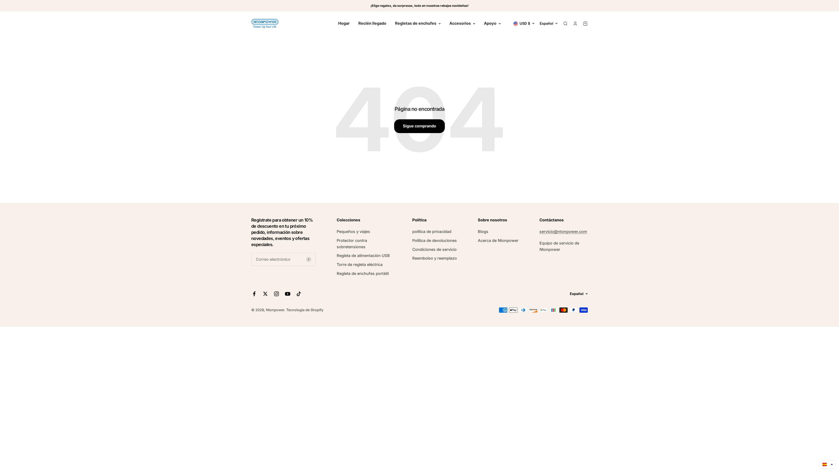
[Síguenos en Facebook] (254, 294)
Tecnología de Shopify (304, 310)
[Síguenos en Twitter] (265, 294)
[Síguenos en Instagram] (276, 294)
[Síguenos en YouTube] (288, 294)
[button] (828, 464)
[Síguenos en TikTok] (299, 294)
